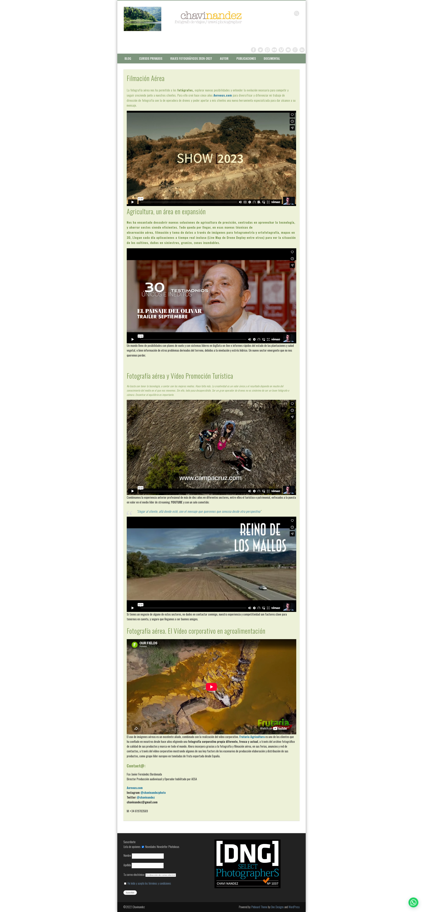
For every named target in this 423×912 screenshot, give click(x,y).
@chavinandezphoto (153, 792)
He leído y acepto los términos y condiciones (149, 883)
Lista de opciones (131, 846)
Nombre (127, 855)
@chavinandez (146, 797)
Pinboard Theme (259, 907)
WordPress (294, 907)
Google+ (295, 49)
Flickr (274, 49)
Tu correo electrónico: (134, 874)
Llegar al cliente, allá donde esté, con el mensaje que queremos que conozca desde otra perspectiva (199, 511)
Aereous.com (222, 95)
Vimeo (281, 49)
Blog (128, 58)
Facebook (253, 49)
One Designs (277, 907)
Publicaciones (246, 58)
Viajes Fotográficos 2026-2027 (191, 58)
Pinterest (267, 49)
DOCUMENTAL (272, 58)
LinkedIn (302, 49)
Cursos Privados (150, 58)
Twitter (260, 49)
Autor (224, 58)
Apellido (127, 865)
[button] (413, 902)
